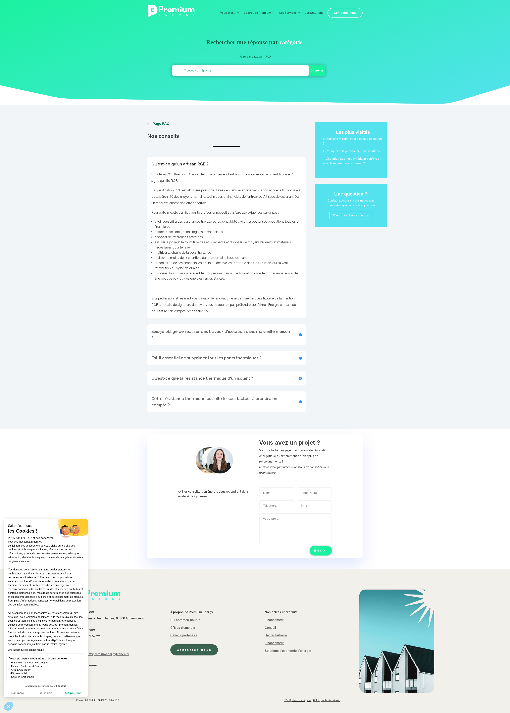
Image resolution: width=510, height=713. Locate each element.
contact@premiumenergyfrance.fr (104, 654)
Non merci (17, 692)
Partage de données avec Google (29, 662)
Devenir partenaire (183, 635)
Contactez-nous (345, 12)
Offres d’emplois (182, 628)
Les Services (287, 12)
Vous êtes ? (227, 12)
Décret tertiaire (276, 635)
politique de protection (68, 600)
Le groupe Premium (257, 12)
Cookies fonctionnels (22, 677)
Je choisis (46, 692)
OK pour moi (73, 692)
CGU (287, 700)
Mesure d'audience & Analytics (27, 666)
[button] (8, 706)
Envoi (321, 550)
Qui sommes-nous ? (185, 620)
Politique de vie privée (326, 700)
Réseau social (19, 673)
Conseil (270, 628)
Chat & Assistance (21, 669)
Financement (274, 620)
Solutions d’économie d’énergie (288, 651)
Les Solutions (314, 12)
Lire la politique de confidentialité (26, 649)
